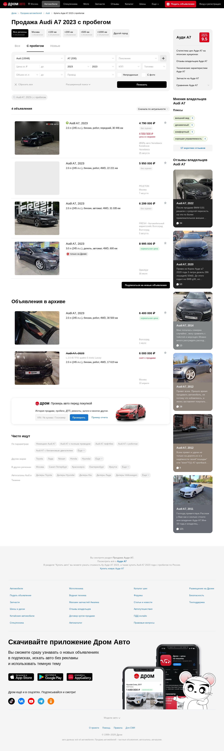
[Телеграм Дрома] (41, 701)
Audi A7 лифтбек (104, 443)
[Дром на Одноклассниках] (51, 701)
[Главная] (14, 4)
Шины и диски (17, 609)
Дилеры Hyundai (65, 475)
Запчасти (100, 4)
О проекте (94, 728)
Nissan (61, 458)
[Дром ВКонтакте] (21, 701)
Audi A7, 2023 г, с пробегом (31, 97)
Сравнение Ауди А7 (187, 85)
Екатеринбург (96, 467)
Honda (73, 458)
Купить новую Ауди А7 (112, 568)
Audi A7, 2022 (184, 203)
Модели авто (111, 717)
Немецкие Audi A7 (45, 443)
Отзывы (115, 4)
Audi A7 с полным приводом (75, 443)
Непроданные (130, 74)
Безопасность (196, 595)
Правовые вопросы (144, 622)
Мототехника (76, 588)
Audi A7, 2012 (184, 386)
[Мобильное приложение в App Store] (21, 677)
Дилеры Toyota (44, 475)
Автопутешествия (143, 609)
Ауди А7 (183, 37)
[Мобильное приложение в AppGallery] (79, 677)
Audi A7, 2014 (184, 325)
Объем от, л (22, 74)
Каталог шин (140, 588)
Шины (142, 4)
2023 (70, 66)
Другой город (121, 33)
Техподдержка (197, 602)
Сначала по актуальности (152, 109)
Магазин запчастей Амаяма (84, 602)
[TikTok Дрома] (11, 701)
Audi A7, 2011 (184, 508)
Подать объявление (20, 595)
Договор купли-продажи (82, 615)
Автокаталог (75, 622)
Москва (34, 4)
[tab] (17, 48)
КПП (121, 66)
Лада (50, 458)
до (42, 74)
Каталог (129, 4)
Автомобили (50, 4)
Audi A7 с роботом (128, 443)
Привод (72, 74)
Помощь (106, 728)
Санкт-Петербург (58, 467)
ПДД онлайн (140, 615)
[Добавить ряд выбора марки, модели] (163, 58)
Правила (118, 728)
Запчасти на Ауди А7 (187, 78)
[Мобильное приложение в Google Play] (50, 677)
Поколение (125, 58)
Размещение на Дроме (201, 588)
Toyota (39, 458)
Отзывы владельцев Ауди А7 (191, 61)
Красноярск (78, 467)
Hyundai (86, 458)
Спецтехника (17, 622)
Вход (210, 4)
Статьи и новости (143, 602)
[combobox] (39, 58)
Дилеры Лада (104, 475)
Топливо (148, 66)
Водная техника (77, 595)
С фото (151, 74)
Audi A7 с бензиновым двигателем (54, 450)
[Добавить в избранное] (165, 122)
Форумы (138, 595)
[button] (81, 450)
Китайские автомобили (22, 615)
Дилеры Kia (85, 475)
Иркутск (113, 467)
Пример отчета (100, 417)
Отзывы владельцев (80, 609)
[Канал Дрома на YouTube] (31, 701)
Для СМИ (130, 728)
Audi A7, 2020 (184, 264)
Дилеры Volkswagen (126, 475)
